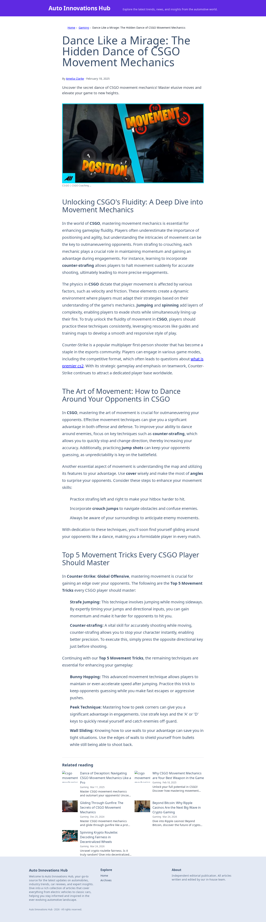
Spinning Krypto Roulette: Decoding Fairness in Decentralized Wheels (99, 837)
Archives (106, 880)
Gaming (84, 27)
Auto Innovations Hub (79, 8)
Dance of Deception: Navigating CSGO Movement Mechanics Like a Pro (105, 778)
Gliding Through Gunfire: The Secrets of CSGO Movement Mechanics (101, 807)
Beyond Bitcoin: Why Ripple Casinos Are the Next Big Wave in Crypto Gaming (176, 807)
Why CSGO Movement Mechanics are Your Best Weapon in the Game (178, 775)
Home (71, 27)
